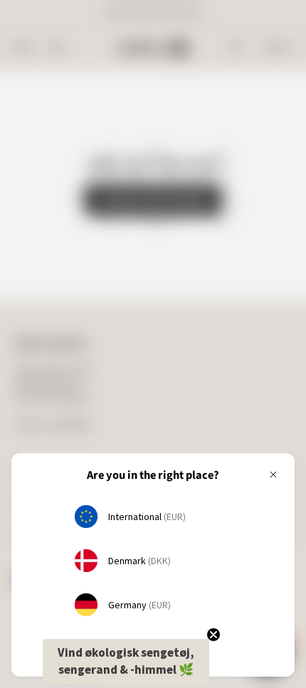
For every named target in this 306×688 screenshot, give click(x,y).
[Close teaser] (213, 635)
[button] (126, 661)
